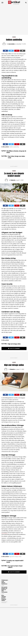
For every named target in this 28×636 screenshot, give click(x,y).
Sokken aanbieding (14, 147)
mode (19, 556)
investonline (11, 44)
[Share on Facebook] (5, 51)
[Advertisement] (14, 20)
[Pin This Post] (16, 51)
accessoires (4, 532)
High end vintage (13, 556)
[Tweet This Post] (11, 51)
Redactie (13, 180)
